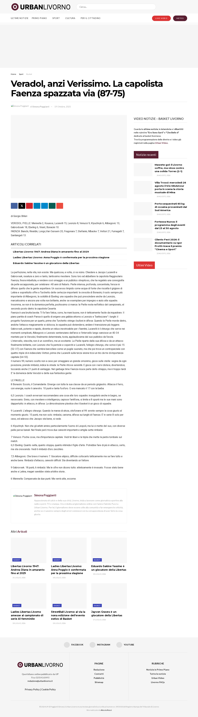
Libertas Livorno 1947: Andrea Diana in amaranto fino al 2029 (51, 251)
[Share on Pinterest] (29, 206)
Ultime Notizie (19, 18)
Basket (29, 74)
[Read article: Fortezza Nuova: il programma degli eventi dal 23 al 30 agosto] (143, 226)
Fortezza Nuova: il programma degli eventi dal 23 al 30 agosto (170, 225)
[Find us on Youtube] (186, 7)
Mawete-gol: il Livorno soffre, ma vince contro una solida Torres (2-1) (169, 168)
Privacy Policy (32, 689)
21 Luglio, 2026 (18, 578)
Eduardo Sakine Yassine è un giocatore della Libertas (46, 263)
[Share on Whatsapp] (52, 206)
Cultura (70, 18)
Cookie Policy (48, 689)
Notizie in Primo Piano (157, 669)
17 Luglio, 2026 (99, 620)
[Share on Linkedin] (37, 206)
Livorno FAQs (158, 682)
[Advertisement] (99, 46)
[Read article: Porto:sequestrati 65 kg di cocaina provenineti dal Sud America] (143, 208)
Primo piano (39, 18)
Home (13, 74)
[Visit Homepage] (41, 7)
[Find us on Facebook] (175, 7)
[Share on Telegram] (44, 206)
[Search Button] (153, 7)
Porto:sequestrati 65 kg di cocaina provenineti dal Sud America (171, 207)
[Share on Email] (59, 206)
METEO (180, 18)
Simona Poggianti (40, 106)
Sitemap (99, 682)
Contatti (99, 673)
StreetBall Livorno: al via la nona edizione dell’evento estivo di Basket (68, 615)
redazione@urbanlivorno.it (40, 681)
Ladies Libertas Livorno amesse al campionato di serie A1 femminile (27, 615)
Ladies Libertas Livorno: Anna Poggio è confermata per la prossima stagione (61, 257)
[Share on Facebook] (14, 206)
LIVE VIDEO (161, 18)
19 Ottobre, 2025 (62, 106)
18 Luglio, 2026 (59, 578)
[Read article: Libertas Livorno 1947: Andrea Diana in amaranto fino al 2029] (28, 550)
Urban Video (157, 678)
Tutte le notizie (158, 673)
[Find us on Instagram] (181, 7)
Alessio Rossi (106, 710)
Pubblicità (99, 678)
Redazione (99, 669)
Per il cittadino (91, 18)
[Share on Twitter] (21, 206)
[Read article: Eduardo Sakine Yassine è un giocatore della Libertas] (109, 550)
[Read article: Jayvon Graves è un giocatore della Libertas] (109, 596)
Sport (56, 18)
